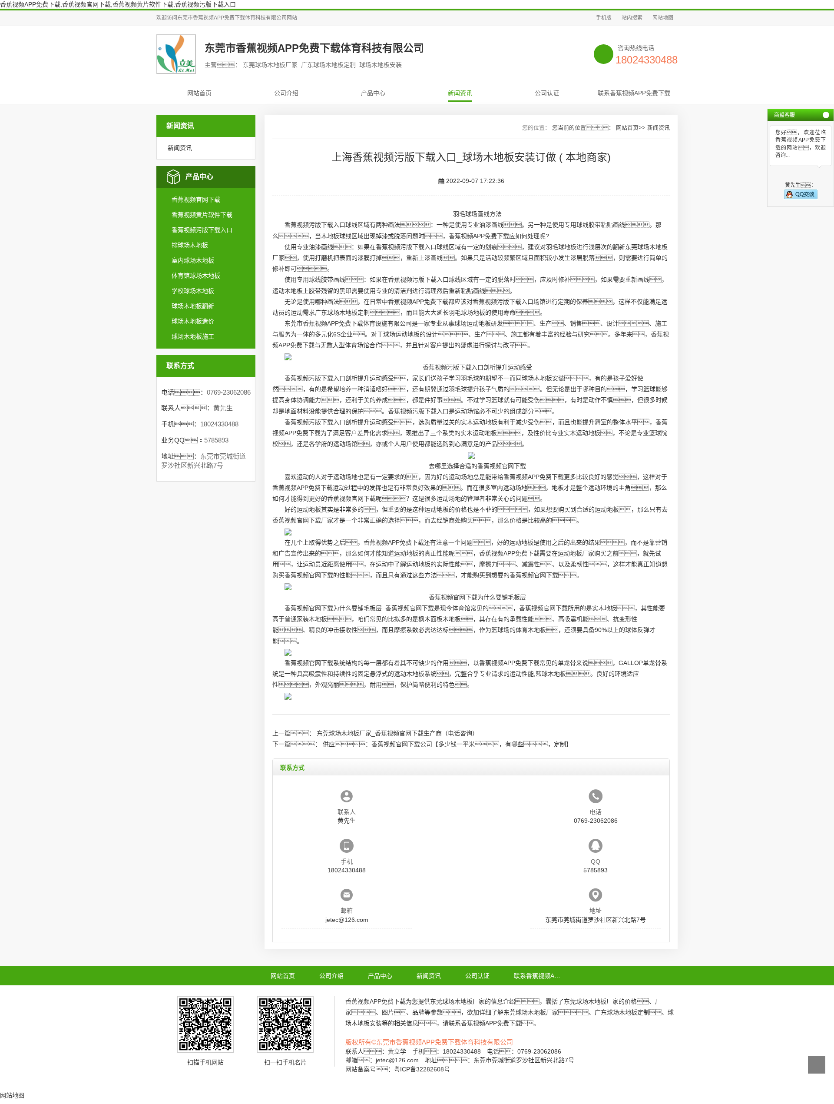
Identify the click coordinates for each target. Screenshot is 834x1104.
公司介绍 (286, 93)
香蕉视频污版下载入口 (202, 229)
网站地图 (662, 18)
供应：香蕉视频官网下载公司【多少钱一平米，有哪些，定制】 (447, 744)
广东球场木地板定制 (342, 312)
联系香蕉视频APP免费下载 (634, 93)
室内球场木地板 (193, 260)
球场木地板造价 (193, 321)
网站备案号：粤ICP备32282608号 (397, 1069)
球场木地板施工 (193, 336)
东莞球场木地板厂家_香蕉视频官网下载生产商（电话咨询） (397, 733)
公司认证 (547, 93)
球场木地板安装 (543, 378)
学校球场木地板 (193, 290)
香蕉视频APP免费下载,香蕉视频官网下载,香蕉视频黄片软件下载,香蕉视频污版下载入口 (118, 4)
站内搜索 (632, 18)
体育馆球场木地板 (196, 275)
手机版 (604, 18)
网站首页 (199, 93)
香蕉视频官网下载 (196, 199)
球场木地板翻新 (193, 306)
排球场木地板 (190, 245)
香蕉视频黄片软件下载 (202, 214)
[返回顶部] (816, 1065)
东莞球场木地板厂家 (457, 1001)
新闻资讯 (460, 93)
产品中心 (373, 93)
